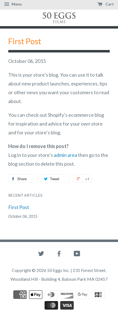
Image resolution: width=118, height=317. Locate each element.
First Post (18, 207)
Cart (109, 4)
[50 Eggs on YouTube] (77, 254)
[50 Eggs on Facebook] (59, 254)
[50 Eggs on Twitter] (41, 254)
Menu (16, 4)
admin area (65, 155)
